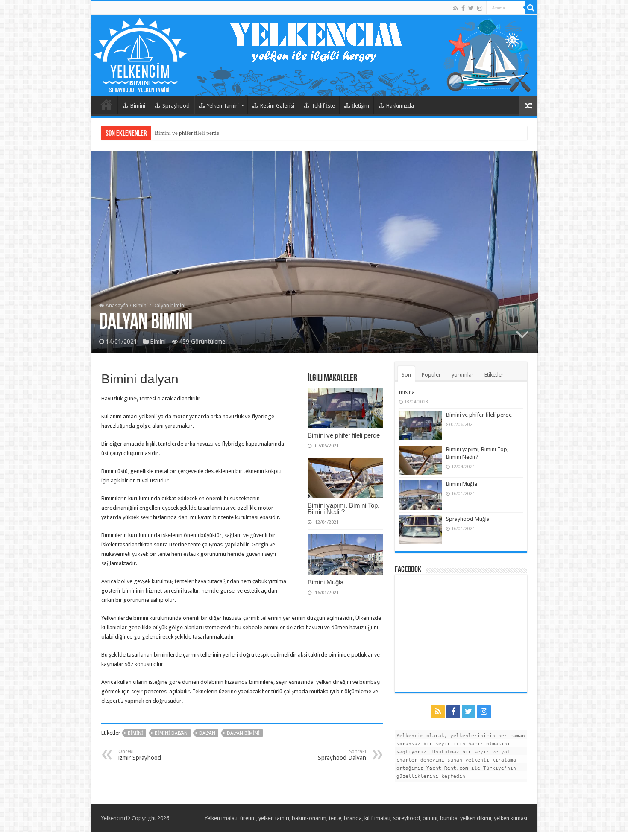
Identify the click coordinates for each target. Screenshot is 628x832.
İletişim (360, 105)
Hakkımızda (400, 105)
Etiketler (494, 374)
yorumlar (463, 374)
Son (406, 374)
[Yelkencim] (314, 55)
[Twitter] (471, 8)
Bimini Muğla (325, 582)
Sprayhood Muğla (468, 519)
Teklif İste (323, 105)
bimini (135, 733)
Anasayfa (116, 305)
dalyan (207, 733)
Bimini (137, 105)
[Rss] (455, 8)
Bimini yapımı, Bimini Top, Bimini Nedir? (343, 508)
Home (106, 105)
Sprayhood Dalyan (342, 755)
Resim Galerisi (277, 105)
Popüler (431, 374)
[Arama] (531, 7)
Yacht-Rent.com (447, 768)
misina (407, 392)
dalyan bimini (243, 733)
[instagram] (479, 8)
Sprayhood (176, 105)
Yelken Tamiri (223, 105)
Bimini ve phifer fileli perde (187, 133)
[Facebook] (463, 8)
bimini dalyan (171, 733)
